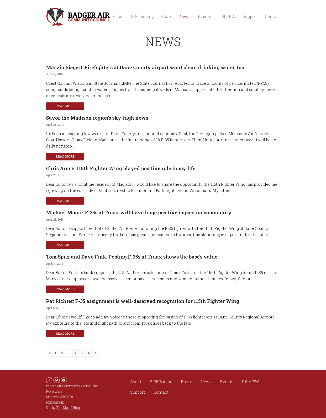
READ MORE (65, 106)
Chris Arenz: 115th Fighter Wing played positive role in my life (120, 168)
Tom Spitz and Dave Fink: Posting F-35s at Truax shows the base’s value (131, 257)
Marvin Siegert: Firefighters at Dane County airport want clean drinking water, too (145, 67)
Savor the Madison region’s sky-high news (97, 118)
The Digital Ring (68, 407)
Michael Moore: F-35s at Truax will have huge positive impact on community (138, 212)
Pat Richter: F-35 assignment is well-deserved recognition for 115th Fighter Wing (142, 301)
